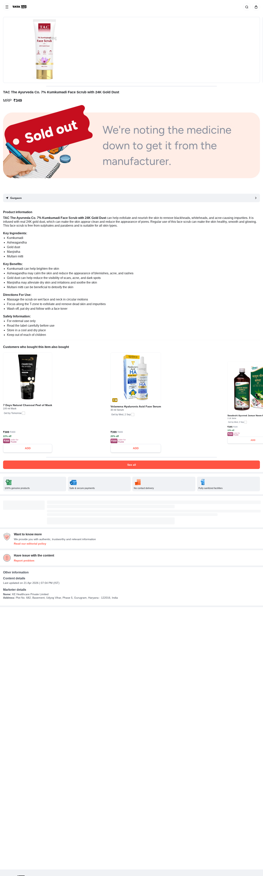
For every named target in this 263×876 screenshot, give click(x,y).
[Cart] (255, 7)
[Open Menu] (7, 7)
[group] (131, 50)
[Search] (246, 7)
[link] (19, 7)
